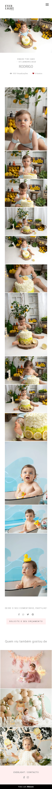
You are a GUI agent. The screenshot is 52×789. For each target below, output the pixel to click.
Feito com (26, 787)
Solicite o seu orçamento (26, 621)
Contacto (33, 772)
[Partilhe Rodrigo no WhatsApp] (23, 614)
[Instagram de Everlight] (28, 777)
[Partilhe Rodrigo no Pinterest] (33, 614)
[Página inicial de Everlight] (10, 7)
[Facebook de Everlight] (24, 777)
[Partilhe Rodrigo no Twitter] (28, 614)
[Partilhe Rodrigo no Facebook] (19, 614)
